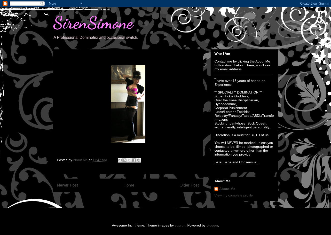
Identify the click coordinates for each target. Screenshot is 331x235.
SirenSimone (93, 23)
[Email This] (120, 160)
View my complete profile (233, 195)
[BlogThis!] (124, 160)
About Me (227, 189)
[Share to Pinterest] (138, 160)
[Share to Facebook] (134, 160)
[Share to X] (129, 160)
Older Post (189, 185)
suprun (180, 225)
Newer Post (67, 185)
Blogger (212, 225)
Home (129, 185)
